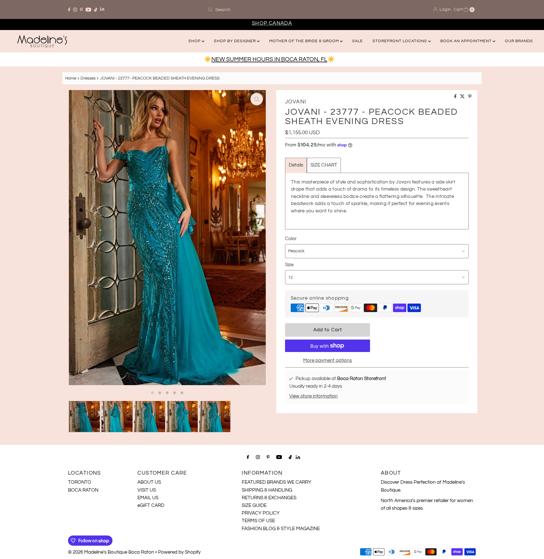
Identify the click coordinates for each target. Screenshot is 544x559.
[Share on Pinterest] (469, 97)
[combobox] (271, 9)
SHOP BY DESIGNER (235, 41)
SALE (357, 41)
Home (70, 78)
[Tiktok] (95, 10)
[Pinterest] (81, 10)
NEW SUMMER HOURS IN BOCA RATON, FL (269, 59)
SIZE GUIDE (254, 505)
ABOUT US (149, 482)
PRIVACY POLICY (261, 513)
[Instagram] (75, 10)
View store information (313, 396)
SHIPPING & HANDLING (267, 490)
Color (291, 238)
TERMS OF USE (258, 520)
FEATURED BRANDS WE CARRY (276, 482)
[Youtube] (88, 10)
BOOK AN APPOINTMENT (466, 41)
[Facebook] (69, 10)
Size (289, 264)
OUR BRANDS (519, 41)
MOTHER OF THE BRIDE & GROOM (304, 41)
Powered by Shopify (179, 552)
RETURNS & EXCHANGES (269, 497)
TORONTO (79, 482)
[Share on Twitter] (463, 97)
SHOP (195, 41)
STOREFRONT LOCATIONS (400, 41)
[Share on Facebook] (455, 97)
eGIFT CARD (150, 505)
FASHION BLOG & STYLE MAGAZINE (281, 528)
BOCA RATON (83, 490)
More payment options (327, 360)
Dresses (87, 78)
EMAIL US (147, 497)
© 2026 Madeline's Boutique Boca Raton (111, 552)
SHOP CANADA (272, 23)
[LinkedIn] (102, 9)
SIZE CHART (324, 165)
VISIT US (146, 490)
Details (296, 165)
